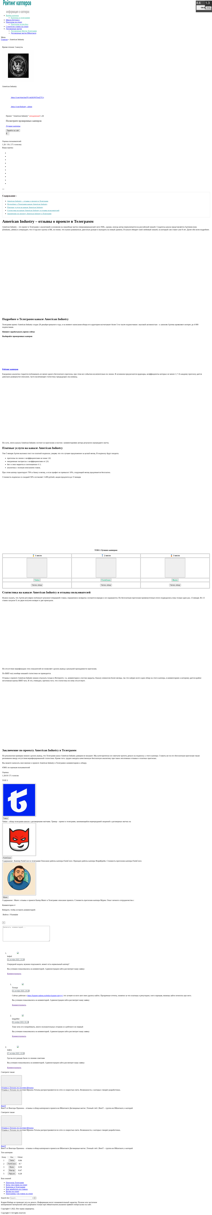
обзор (204, 8)
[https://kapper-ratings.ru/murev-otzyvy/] (175, 567)
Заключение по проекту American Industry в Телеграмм (29, 214)
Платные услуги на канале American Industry (25, 207)
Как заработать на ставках (17, 1189)
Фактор (11, 1170)
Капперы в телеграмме (20, 18)
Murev (175, 580)
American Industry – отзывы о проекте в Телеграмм (27, 201)
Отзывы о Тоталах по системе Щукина (17, 1088)
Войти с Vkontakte (10, 915)
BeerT (3, 1106)
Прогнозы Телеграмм (15, 1183)
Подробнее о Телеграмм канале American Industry (27, 204)
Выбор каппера (12, 15)
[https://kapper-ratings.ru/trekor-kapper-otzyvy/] (37, 567)
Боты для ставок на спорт (16, 1185)
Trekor (37, 580)
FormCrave (106, 580)
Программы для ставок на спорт (19, 1194)
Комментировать (14, 974)
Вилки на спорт (12, 1191)
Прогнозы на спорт (14, 22)
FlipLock (12, 1174)
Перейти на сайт (13, 130)
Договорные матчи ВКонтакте (23, 33)
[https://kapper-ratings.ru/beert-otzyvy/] (11, 1098)
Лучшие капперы (13, 126)
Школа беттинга (13, 20)
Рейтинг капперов (10, 369)
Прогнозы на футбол (19, 24)
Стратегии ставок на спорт (17, 26)
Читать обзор (37, 585)
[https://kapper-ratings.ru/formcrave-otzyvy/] (106, 567)
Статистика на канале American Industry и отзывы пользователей (33, 210)
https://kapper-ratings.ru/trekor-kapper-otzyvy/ (45, 996)
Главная (4, 39)
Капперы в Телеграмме (15, 1187)
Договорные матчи (14, 29)
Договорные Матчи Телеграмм (24, 31)
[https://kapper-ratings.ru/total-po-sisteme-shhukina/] (11, 1081)
